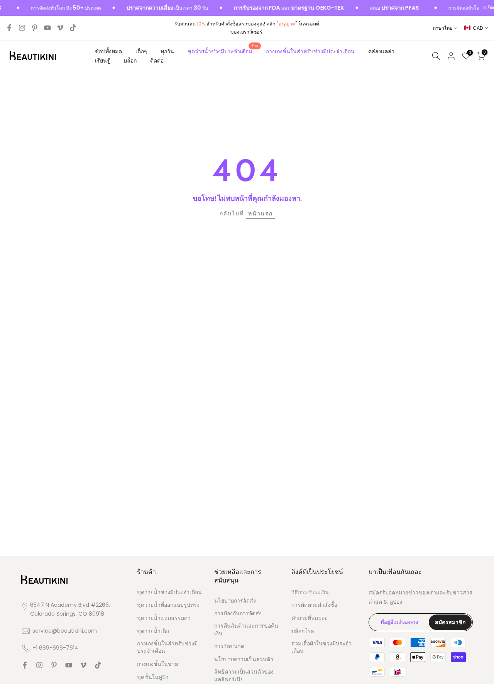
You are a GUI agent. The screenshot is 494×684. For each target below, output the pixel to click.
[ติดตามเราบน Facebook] (9, 27)
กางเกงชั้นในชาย (157, 664)
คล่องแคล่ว (381, 51)
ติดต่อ (157, 60)
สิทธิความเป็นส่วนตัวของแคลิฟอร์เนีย (244, 675)
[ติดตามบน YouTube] (47, 27)
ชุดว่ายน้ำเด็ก (153, 631)
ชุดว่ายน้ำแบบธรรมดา (164, 618)
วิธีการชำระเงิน (310, 592)
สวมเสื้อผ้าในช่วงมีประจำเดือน (321, 647)
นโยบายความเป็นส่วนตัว (243, 659)
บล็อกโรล (302, 631)
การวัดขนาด (229, 646)
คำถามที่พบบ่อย (309, 618)
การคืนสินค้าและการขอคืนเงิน (246, 629)
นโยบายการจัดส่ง (235, 600)
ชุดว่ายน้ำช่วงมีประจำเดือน (223, 51)
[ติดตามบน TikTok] (72, 27)
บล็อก (130, 60)
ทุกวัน (167, 51)
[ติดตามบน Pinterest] (34, 27)
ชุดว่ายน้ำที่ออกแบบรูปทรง (168, 605)
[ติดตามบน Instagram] (22, 27)
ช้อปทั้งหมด (108, 51)
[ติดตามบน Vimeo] (60, 27)
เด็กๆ (141, 51)
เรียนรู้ (102, 60)
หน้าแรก (260, 213)
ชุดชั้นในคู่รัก (152, 677)
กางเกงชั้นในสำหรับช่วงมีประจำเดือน (310, 51)
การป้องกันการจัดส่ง (238, 613)
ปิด (490, 7)
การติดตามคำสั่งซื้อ (314, 605)
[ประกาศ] (54, 8)
